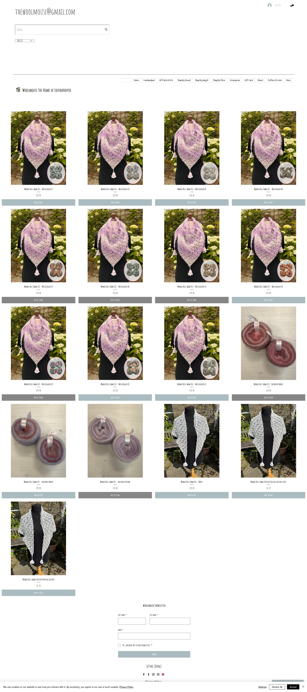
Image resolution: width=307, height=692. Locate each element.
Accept (293, 686)
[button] (292, 5)
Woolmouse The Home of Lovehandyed (46, 90)
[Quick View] (38, 148)
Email (120, 629)
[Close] (303, 686)
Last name (154, 615)
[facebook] (143, 674)
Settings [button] (262, 686)
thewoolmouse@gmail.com (45, 11)
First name (122, 615)
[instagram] (153, 674)
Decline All (277, 686)
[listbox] (25, 40)
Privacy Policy (126, 686)
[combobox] (62, 30)
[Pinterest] (163, 674)
